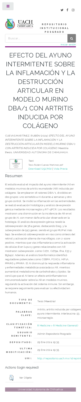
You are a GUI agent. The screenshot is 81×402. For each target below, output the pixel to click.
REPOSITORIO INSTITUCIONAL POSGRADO (54, 28)
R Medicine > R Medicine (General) (57, 325)
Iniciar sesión (68, 44)
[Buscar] (71, 38)
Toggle (8, 7)
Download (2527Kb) (40, 168)
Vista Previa (61, 168)
